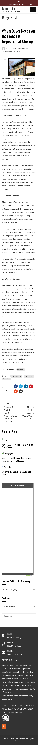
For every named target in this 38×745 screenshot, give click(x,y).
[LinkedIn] (4, 726)
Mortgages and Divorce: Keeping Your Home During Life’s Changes (17, 459)
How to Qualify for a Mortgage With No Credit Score (17, 446)
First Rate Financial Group (11, 12)
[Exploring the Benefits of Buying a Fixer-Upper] (7, 467)
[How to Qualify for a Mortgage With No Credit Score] (5, 440)
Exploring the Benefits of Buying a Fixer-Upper (18, 473)
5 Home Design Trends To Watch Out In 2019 (27, 411)
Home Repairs (29, 376)
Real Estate (20, 369)
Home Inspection (16, 376)
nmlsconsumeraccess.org (12, 712)
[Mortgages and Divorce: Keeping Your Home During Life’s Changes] (7, 453)
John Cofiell (9, 8)
